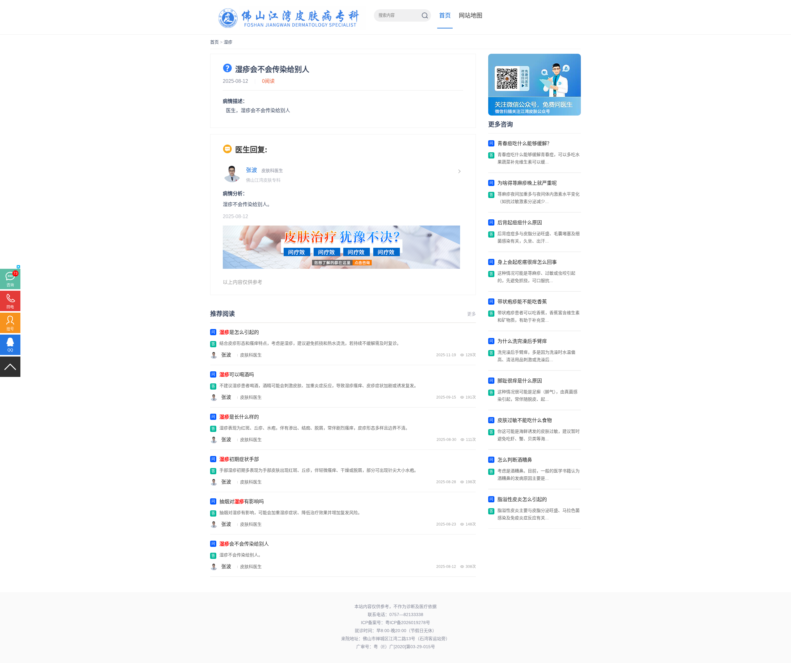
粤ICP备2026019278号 (407, 622)
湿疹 (228, 42)
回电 (10, 307)
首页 (445, 15)
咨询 (10, 285)
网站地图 (470, 15)
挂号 (10, 329)
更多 (471, 313)
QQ (10, 350)
